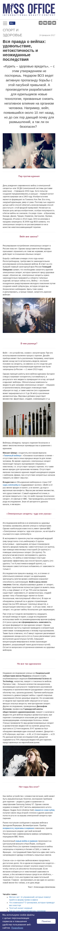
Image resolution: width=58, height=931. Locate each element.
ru (11, 23)
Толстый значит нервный (20, 908)
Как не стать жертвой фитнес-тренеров (27, 911)
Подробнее (17, 927)
